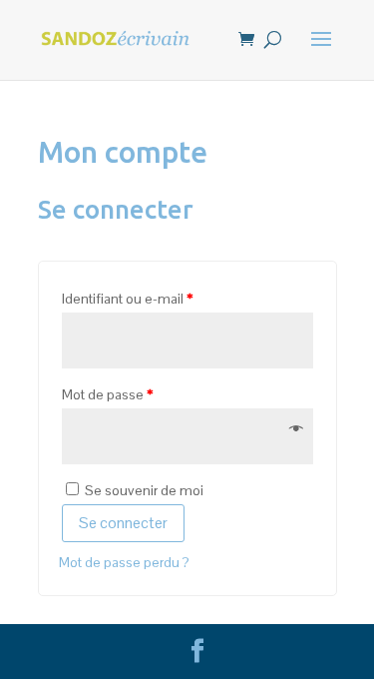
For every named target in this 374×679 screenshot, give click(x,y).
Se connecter (123, 522)
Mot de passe (107, 394)
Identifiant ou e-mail (127, 299)
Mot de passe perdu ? (124, 562)
